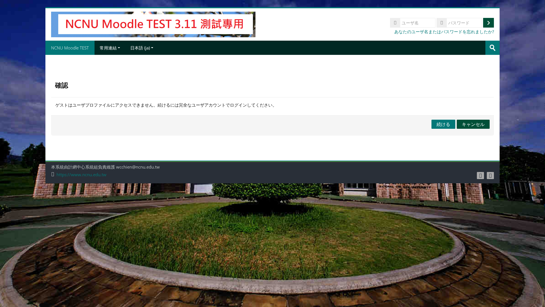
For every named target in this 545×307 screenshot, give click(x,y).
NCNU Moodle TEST (70, 48)
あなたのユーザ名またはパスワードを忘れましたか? (444, 31)
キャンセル (473, 124)
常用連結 (108, 48)
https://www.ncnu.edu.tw (81, 175)
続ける (443, 124)
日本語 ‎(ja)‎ (140, 48)
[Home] (153, 24)
